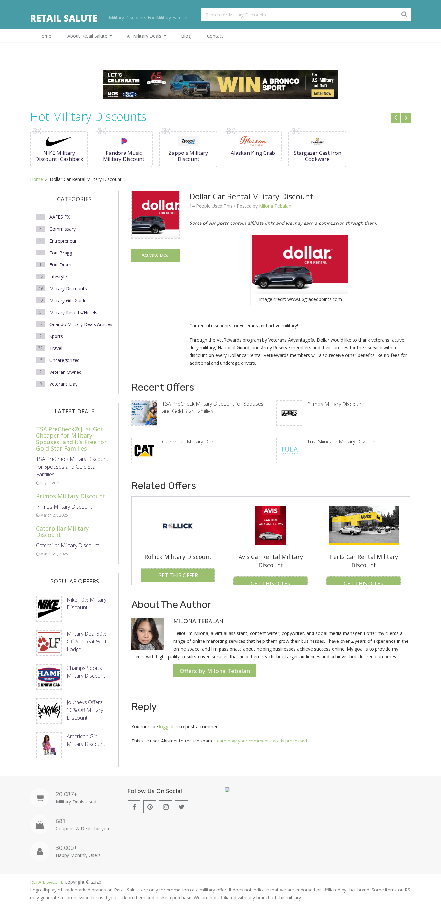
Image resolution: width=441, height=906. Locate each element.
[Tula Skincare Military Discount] (289, 450)
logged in (168, 726)
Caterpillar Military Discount (193, 441)
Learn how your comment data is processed (260, 741)
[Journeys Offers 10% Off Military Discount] (49, 711)
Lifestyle (58, 277)
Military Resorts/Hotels (73, 312)
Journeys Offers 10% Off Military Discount (85, 710)
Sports (56, 336)
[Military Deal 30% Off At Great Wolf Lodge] (49, 643)
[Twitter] (181, 806)
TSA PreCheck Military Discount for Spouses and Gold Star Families (212, 407)
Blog (186, 36)
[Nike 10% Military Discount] (49, 609)
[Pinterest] (149, 806)
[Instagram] (165, 806)
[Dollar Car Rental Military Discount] (155, 237)
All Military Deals (144, 36)
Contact (215, 36)
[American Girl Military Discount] (49, 745)
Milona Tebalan (275, 206)
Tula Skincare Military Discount (342, 441)
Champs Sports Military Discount (86, 671)
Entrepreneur (63, 241)
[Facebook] (134, 806)
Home (44, 36)
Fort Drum (60, 265)
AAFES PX (59, 217)
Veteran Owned (65, 372)
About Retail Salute (87, 36)
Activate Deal (155, 255)
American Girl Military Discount (86, 740)
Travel (55, 348)
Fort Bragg (60, 253)
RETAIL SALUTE (63, 18)
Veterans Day (63, 384)
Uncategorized (64, 360)
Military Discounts (68, 288)
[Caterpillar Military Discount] (144, 450)
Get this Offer (178, 575)
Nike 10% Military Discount (86, 603)
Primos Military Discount (335, 404)
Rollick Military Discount (178, 557)
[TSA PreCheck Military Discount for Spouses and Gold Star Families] (144, 413)
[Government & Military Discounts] (227, 791)
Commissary (62, 229)
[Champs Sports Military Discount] (49, 677)
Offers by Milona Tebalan (215, 671)
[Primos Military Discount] (289, 413)
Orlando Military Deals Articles (80, 324)
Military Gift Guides (69, 300)
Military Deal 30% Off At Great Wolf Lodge (87, 641)
